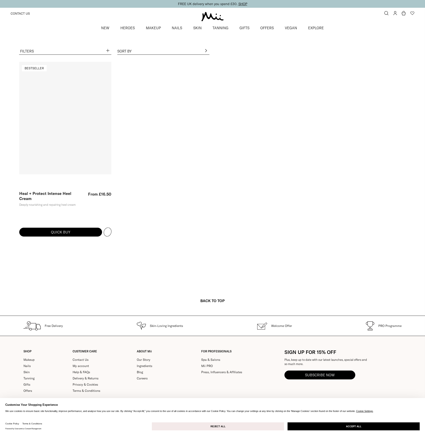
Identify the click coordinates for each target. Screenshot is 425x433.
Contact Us (20, 14)
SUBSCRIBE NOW (320, 375)
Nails (27, 366)
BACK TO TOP (212, 300)
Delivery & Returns (86, 378)
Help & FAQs (81, 372)
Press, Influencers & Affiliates (221, 372)
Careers (142, 378)
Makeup (29, 360)
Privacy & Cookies (85, 384)
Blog (140, 372)
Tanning (29, 378)
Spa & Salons (210, 360)
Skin (26, 372)
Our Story (143, 360)
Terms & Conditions (86, 391)
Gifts (26, 384)
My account (81, 366)
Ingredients (144, 366)
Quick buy (60, 232)
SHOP (242, 4)
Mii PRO (207, 366)
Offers (27, 391)
